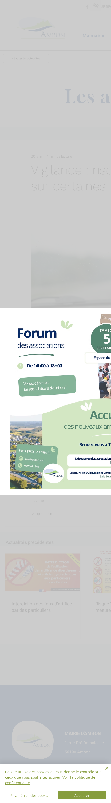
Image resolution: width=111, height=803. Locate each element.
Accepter (82, 795)
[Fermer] (104, 771)
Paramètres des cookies (30, 795)
